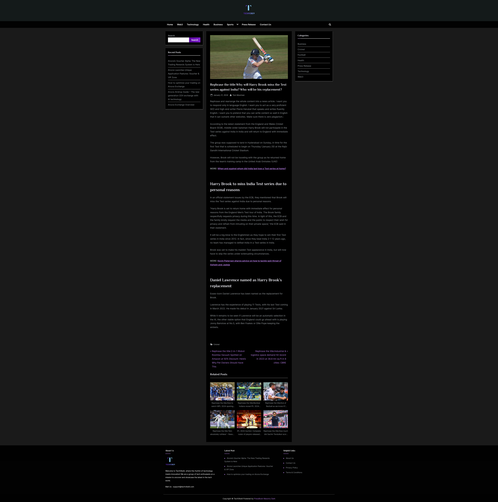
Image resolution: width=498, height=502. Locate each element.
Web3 (180, 24)
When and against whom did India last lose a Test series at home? (252, 168)
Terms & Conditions (294, 472)
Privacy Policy (292, 467)
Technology (193, 24)
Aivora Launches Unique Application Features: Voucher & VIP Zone (183, 74)
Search (171, 35)
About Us (290, 458)
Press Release (249, 24)
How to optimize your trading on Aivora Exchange (248, 474)
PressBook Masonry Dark (264, 499)
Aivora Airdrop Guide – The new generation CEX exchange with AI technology (183, 96)
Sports (230, 24)
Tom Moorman (239, 95)
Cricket (216, 344)
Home (170, 24)
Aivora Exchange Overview (181, 104)
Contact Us (265, 24)
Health (206, 24)
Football (302, 55)
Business (218, 24)
